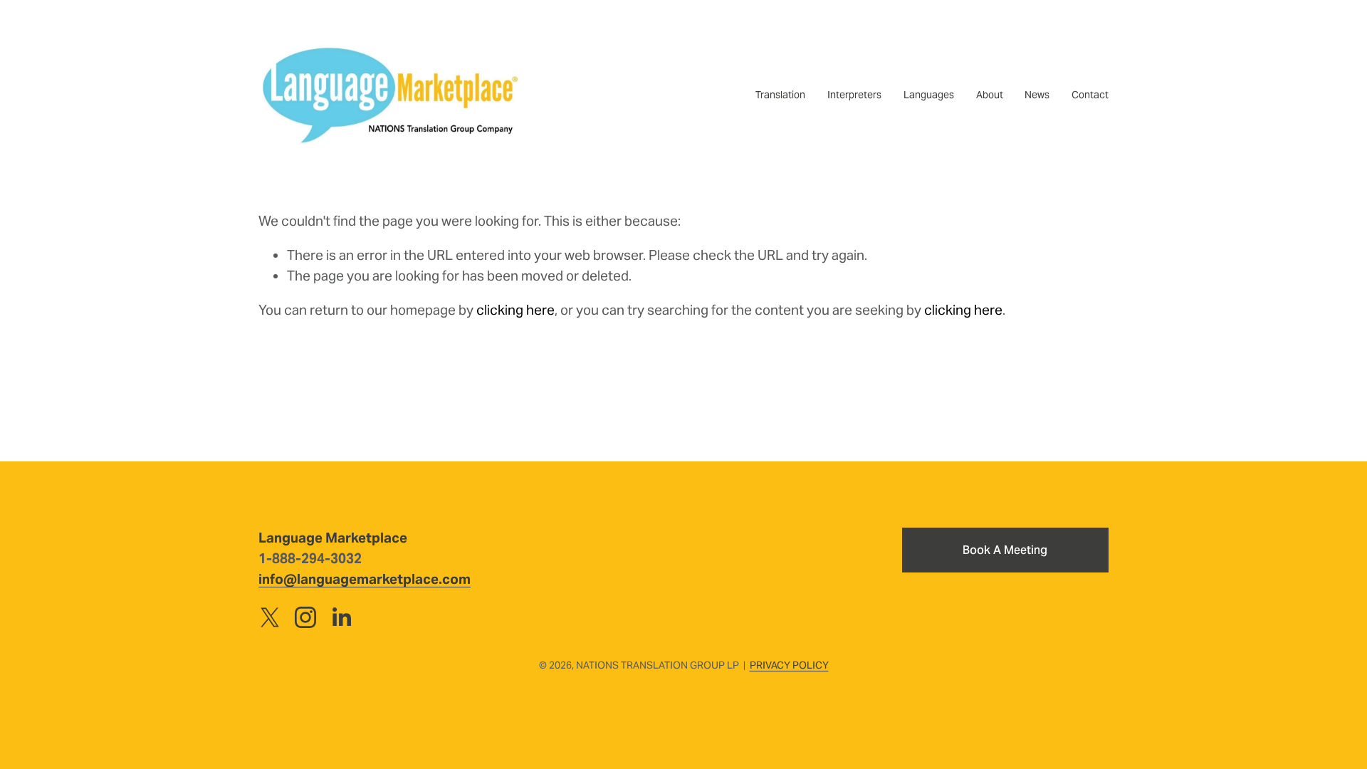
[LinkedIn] (341, 617)
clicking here (515, 309)
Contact (1090, 94)
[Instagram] (305, 617)
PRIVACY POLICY (789, 665)
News (1037, 94)
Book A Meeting (1005, 550)
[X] (269, 617)
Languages (929, 94)
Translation (780, 94)
